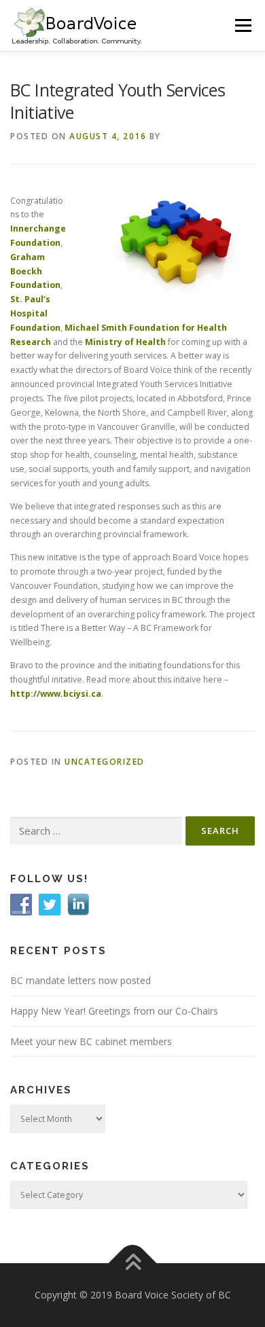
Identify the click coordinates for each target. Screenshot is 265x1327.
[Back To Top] (133, 1263)
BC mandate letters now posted (80, 980)
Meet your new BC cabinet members (91, 1041)
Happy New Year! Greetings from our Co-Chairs (114, 1010)
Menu (242, 25)
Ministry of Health (125, 342)
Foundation (35, 327)
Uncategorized (105, 761)
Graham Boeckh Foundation (35, 271)
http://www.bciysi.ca (55, 693)
